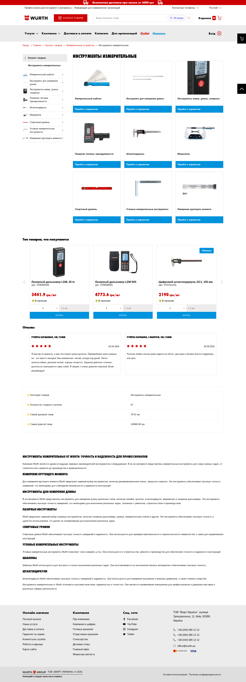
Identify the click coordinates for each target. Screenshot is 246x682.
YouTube (132, 624)
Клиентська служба (34, 639)
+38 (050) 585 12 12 (188, 634)
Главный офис (81, 649)
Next (220, 282)
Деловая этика (81, 644)
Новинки (159, 33)
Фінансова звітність (84, 654)
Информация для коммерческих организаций (97, 8)
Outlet (144, 33)
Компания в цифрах (84, 624)
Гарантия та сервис (34, 634)
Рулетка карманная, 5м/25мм (48, 336)
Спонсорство (80, 639)
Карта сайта (29, 649)
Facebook (132, 619)
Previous (28, 282)
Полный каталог (32, 619)
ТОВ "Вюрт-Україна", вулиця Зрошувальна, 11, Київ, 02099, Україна (192, 616)
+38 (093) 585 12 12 (188, 629)
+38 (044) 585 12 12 (188, 639)
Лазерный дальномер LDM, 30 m (53, 283)
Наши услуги (30, 624)
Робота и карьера (33, 644)
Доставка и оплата (77, 33)
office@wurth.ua (186, 645)
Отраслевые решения (85, 634)
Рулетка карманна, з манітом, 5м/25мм (149, 336)
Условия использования (175, 674)
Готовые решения (83, 629)
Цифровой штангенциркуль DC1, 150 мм (186, 283)
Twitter (130, 634)
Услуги (29, 33)
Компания (49, 33)
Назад (26, 45)
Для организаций (124, 33)
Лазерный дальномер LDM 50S (115, 283)
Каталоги (101, 33)
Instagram (132, 629)
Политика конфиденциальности (205, 674)
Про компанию (81, 619)
